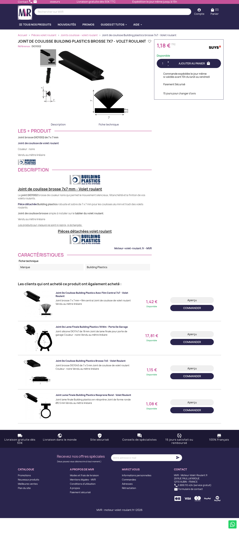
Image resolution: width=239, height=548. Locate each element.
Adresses (127, 483)
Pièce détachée (27, 204)
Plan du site (24, 488)
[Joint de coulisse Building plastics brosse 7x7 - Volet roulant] (48, 57)
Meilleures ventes (28, 483)
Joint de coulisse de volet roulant (38, 143)
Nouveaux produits (28, 479)
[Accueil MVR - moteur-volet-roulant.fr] (25, 12)
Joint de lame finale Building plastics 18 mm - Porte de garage (92, 326)
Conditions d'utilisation (83, 483)
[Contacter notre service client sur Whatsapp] (232, 524)
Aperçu (192, 300)
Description (58, 124)
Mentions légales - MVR (83, 479)
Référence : (24, 46)
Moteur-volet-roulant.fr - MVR (133, 248)
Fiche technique (109, 124)
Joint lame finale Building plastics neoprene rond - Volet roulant (93, 395)
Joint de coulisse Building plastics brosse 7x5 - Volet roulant (91, 360)
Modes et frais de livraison (84, 475)
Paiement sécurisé (80, 492)
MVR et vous (131, 469)
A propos (75, 488)
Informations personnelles (136, 475)
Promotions (24, 475)
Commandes (129, 479)
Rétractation (129, 488)
